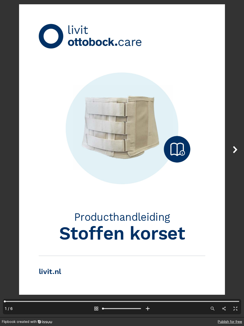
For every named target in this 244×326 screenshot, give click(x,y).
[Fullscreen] (235, 308)
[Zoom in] (147, 308)
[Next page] (234, 158)
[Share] (224, 308)
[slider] (122, 308)
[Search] (212, 308)
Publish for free (230, 322)
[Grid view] (96, 308)
